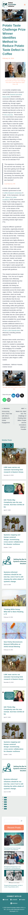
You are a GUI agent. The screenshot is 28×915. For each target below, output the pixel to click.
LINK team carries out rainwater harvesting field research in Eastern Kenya (13, 469)
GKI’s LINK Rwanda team (12, 330)
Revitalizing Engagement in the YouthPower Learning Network (12, 867)
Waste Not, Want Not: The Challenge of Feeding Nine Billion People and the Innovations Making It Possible (21, 419)
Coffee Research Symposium (13, 193)
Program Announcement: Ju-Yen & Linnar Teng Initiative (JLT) (13, 886)
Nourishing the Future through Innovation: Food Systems (12, 848)
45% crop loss (8, 114)
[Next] (11, 445)
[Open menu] (24, 4)
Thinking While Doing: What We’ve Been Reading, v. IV (14, 611)
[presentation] (14, 456)
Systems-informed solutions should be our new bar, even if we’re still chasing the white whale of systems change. (14, 576)
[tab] (5, 797)
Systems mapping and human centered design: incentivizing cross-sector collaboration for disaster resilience (13, 539)
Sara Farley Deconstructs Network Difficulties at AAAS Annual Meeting (13, 644)
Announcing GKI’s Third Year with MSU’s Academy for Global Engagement (7, 415)
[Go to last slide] (5, 445)
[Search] (21, 821)
